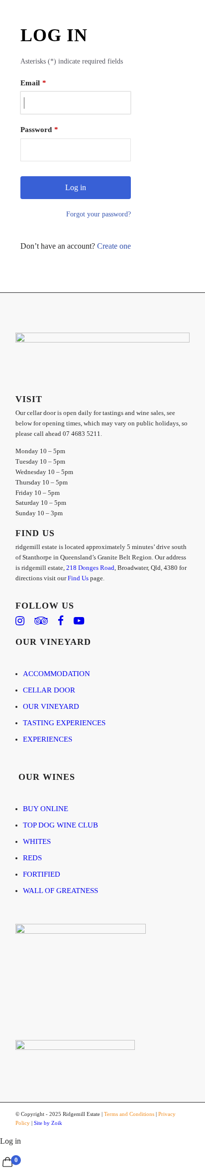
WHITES (37, 841)
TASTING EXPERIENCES (64, 723)
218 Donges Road (90, 567)
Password (36, 130)
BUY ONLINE (45, 809)
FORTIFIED (41, 874)
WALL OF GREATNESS (60, 891)
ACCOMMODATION (56, 674)
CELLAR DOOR (49, 690)
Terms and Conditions (129, 1114)
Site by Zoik (48, 1123)
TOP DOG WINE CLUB (60, 825)
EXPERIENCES (47, 739)
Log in (10, 1141)
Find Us (78, 578)
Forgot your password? (98, 214)
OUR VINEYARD (51, 706)
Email (30, 83)
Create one (114, 246)
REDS (32, 858)
